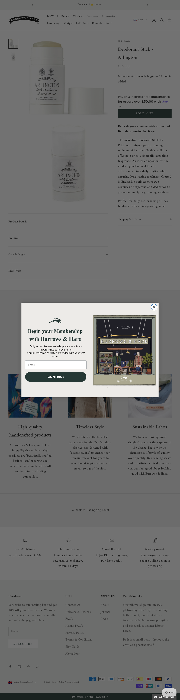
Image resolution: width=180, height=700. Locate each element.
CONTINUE (55, 377)
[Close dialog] (154, 307)
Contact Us (165, 696)
